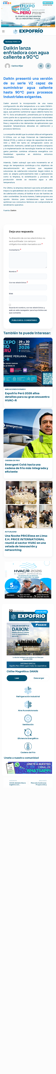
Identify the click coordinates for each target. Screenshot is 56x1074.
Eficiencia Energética (28, 738)
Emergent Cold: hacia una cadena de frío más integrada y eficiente (26, 468)
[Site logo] (28, 31)
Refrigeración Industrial (28, 696)
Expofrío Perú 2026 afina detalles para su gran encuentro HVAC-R (27, 397)
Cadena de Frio (28, 752)
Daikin (13, 210)
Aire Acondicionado (28, 710)
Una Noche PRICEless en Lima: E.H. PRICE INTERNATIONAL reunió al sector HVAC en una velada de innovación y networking (26, 543)
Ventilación (28, 724)
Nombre (13, 271)
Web (11, 294)
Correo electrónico (18, 282)
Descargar (39, 678)
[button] (41, 66)
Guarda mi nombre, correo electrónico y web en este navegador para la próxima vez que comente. (28, 310)
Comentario (15, 250)
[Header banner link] (28, 13)
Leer (17, 678)
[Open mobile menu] (3, 31)
